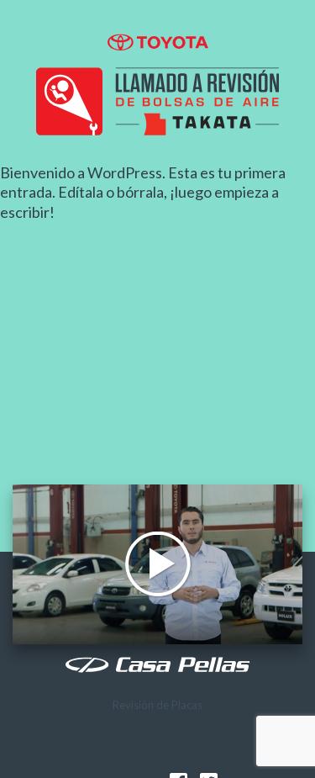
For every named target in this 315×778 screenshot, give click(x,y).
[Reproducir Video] (157, 564)
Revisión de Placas (157, 705)
